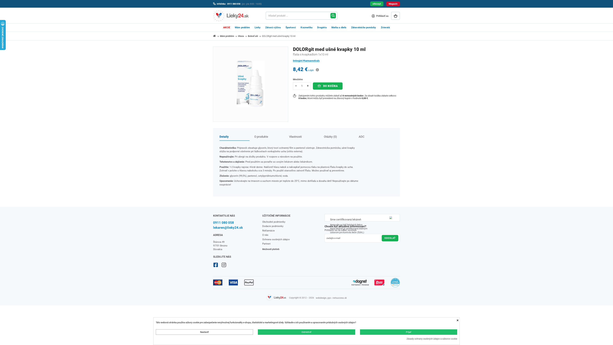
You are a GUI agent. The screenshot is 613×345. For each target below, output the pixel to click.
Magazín (393, 4)
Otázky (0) (330, 136)
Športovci (291, 27)
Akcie (226, 27)
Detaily (224, 136)
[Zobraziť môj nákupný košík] (395, 16)
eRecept (377, 4)
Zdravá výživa (273, 27)
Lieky (258, 27)
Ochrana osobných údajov (276, 239)
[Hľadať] (333, 15)
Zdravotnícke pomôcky (363, 27)
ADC (361, 136)
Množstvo (298, 79)
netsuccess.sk (340, 298)
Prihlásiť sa (382, 16)
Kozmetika (306, 27)
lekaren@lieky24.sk (228, 228)
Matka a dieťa (338, 27)
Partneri (266, 243)
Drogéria (322, 27)
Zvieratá (385, 27)
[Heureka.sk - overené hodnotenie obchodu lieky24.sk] (395, 284)
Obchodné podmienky (273, 221)
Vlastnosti (295, 136)
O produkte (261, 136)
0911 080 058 (223, 223)
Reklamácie (268, 230)
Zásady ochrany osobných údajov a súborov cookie (432, 339)
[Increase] (308, 86)
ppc (329, 298)
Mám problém (242, 27)
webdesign (321, 298)
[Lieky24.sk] (236, 15)
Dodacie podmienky (272, 226)
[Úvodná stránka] (216, 36)
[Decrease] (296, 86)
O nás (265, 235)
